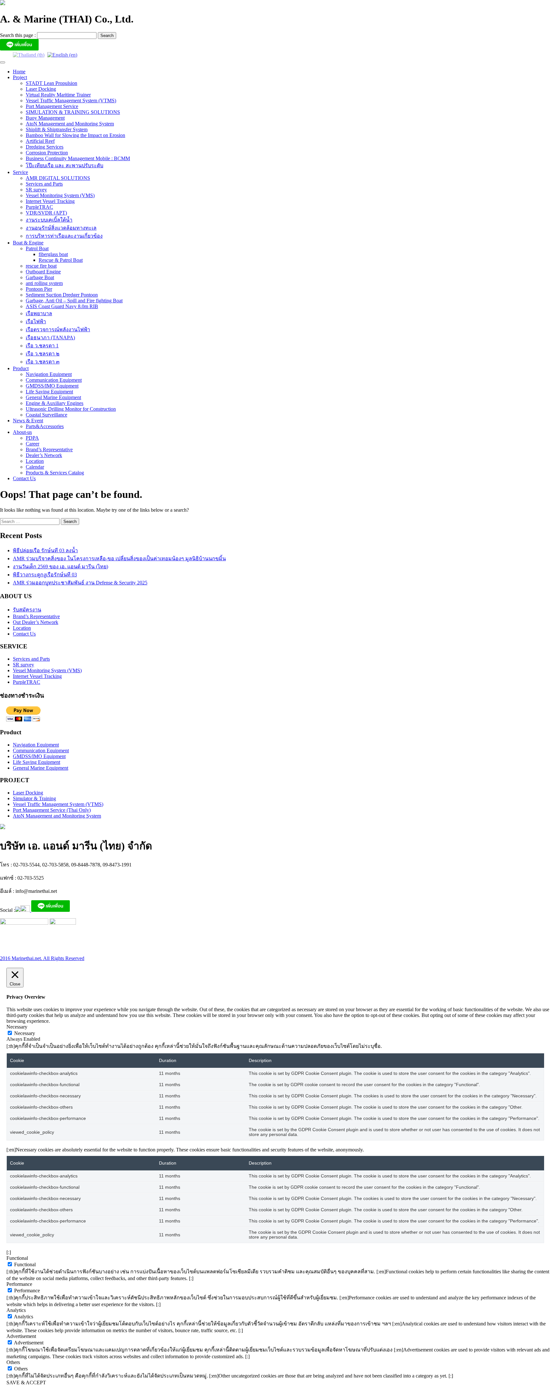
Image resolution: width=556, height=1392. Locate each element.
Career (32, 443)
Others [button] (13, 1362)
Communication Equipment (54, 380)
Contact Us (24, 478)
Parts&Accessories (45, 426)
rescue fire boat (41, 266)
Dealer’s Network (44, 455)
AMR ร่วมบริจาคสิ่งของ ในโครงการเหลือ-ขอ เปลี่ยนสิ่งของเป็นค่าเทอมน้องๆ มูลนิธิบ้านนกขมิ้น (119, 558)
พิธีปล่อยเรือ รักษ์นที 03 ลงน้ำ (45, 550)
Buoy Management (45, 118)
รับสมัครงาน (27, 609)
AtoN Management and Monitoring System (70, 123)
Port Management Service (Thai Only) (52, 810)
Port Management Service (52, 106)
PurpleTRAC (39, 207)
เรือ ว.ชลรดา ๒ (43, 353)
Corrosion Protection (47, 152)
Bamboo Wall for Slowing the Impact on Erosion (75, 135)
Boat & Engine (28, 242)
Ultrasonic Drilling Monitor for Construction (71, 409)
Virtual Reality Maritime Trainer (58, 94)
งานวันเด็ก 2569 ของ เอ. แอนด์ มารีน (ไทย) (60, 566)
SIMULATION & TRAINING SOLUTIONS (73, 112)
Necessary (24, 1033)
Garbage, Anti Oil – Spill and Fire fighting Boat (74, 300)
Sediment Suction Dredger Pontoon (62, 295)
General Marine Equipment (53, 397)
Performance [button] (19, 1284)
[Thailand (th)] (28, 54)
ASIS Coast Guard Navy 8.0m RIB (62, 306)
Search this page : (18, 35)
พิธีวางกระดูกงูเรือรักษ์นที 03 (45, 574)
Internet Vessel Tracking (50, 201)
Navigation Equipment (49, 374)
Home (19, 71)
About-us (22, 432)
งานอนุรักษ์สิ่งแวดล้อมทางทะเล (61, 228)
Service (20, 172)
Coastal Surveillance (46, 414)
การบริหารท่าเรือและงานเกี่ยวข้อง (64, 236)
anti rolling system (44, 283)
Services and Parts (44, 184)
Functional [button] (17, 1258)
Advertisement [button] (21, 1336)
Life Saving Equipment (49, 391)
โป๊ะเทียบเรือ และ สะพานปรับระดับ (64, 165)
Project (20, 77)
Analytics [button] (16, 1310)
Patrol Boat (37, 248)
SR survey (36, 189)
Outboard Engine (43, 271)
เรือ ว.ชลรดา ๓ (43, 361)
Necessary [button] (16, 1027)
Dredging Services (44, 147)
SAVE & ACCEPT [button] (26, 1382)
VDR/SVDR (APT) (46, 212)
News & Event (28, 420)
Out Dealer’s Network (35, 622)
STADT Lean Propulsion (51, 83)
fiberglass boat (53, 254)
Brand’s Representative (49, 449)
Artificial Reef (40, 141)
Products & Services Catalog (55, 472)
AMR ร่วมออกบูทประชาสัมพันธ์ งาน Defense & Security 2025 (80, 582)
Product (21, 368)
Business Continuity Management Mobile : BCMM (78, 158)
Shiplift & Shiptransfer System (57, 129)
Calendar (35, 467)
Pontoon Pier (39, 289)
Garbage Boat (40, 277)
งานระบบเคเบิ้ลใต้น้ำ (49, 220)
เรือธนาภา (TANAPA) (50, 337)
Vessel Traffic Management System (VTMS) (71, 100)
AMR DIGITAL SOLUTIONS (58, 178)
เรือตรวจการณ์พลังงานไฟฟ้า (58, 329)
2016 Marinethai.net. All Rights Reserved (42, 958)
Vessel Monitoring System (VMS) (60, 195)
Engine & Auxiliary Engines (54, 403)
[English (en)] (62, 54)
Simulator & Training (34, 798)
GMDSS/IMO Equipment (52, 386)
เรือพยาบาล (39, 313)
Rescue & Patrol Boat (61, 260)
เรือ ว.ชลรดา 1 (42, 345)
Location (35, 461)
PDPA (32, 438)
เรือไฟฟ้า (36, 321)
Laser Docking (41, 89)
